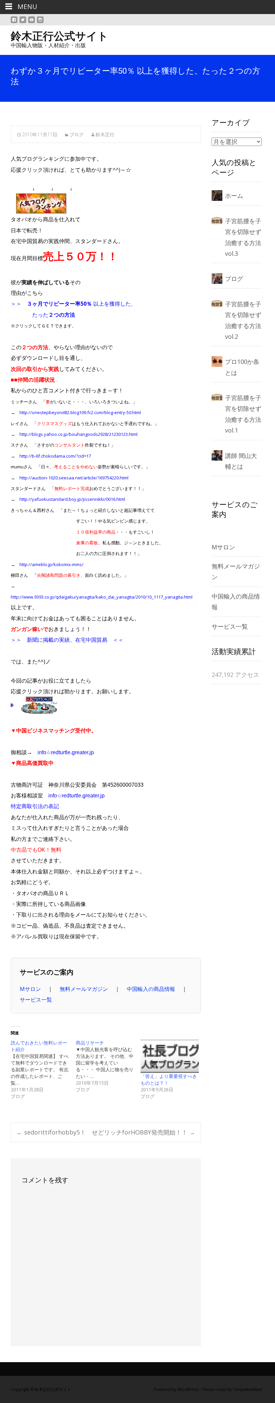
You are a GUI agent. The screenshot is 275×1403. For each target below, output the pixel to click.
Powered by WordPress (177, 1389)
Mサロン (31, 989)
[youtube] (31, 22)
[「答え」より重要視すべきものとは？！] (170, 1056)
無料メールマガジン (84, 989)
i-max (221, 1389)
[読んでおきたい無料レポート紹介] (43, 1069)
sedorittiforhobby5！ (51, 1132)
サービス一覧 (36, 999)
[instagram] (40, 22)
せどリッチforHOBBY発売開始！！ (143, 1132)
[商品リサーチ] (108, 1066)
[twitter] (22, 22)
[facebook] (14, 22)
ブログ (76, 134)
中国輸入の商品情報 (151, 989)
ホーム (234, 195)
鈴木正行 (105, 134)
